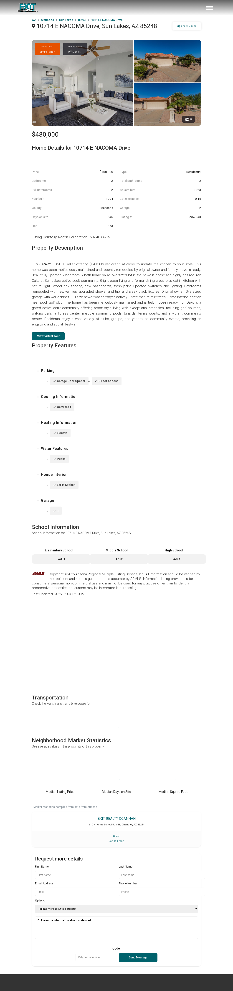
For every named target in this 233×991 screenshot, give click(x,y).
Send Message (138, 957)
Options (40, 900)
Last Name (125, 866)
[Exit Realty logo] (27, 7)
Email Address (44, 883)
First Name (42, 866)
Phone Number (128, 883)
